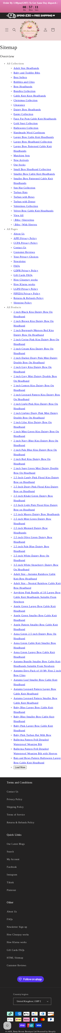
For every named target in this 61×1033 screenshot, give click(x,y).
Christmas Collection (26, 100)
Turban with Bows (24, 197)
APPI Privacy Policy (25, 238)
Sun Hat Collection (24, 187)
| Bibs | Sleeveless (24, 220)
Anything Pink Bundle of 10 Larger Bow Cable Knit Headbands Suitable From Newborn (37, 597)
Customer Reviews (24, 252)
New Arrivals (21, 160)
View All (19, 215)
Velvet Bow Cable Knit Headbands (34, 210)
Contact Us (20, 247)
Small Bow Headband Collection (32, 169)
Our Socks (19, 164)
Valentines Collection (26, 206)
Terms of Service (16, 814)
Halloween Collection (26, 128)
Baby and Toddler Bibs (27, 72)
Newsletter (20, 261)
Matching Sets (22, 155)
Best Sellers (20, 77)
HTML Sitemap (15, 958)
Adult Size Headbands (26, 68)
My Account (13, 859)
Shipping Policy (23, 302)
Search (10, 851)
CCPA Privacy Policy (26, 243)
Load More (20, 767)
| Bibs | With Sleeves (25, 224)
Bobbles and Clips (24, 82)
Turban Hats (21, 192)
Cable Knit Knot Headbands (30, 95)
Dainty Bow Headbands (27, 109)
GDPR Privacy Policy (26, 270)
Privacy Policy (14, 799)
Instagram (12, 874)
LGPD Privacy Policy (26, 289)
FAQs (17, 266)
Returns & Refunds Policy (29, 298)
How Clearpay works (26, 279)
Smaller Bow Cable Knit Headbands (34, 174)
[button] (7, 30)
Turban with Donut (24, 201)
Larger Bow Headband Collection (33, 141)
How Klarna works (24, 284)
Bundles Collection (25, 91)
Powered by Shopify (46, 1031)
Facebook (12, 867)
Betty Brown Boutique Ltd (25, 1031)
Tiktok (10, 882)
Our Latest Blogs (16, 844)
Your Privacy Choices (26, 256)
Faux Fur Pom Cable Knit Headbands (35, 118)
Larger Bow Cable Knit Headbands (34, 137)
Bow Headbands (23, 86)
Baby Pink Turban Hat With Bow (32, 735)
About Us (19, 233)
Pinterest (11, 890)
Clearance (19, 105)
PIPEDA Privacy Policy (27, 293)
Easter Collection (23, 114)
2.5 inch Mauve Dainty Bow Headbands (37, 514)
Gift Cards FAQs (23, 275)
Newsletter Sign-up (17, 927)
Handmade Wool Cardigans (29, 132)
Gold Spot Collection (26, 123)
